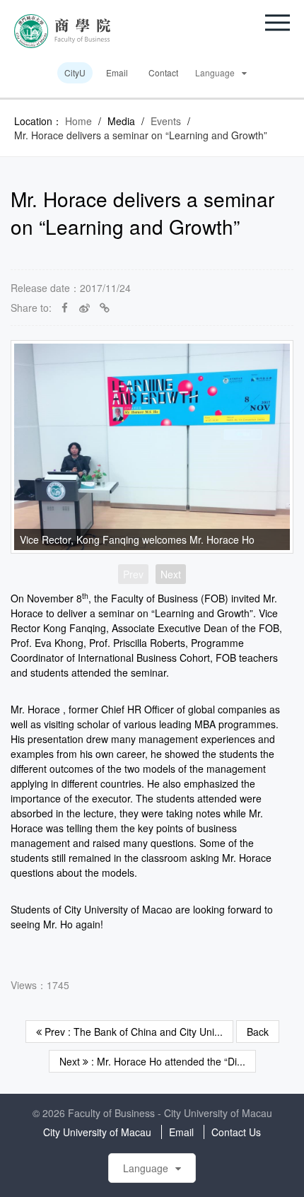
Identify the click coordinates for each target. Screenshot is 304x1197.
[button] (277, 22)
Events (166, 121)
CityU (75, 72)
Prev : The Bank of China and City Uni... (132, 1031)
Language (215, 72)
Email (117, 72)
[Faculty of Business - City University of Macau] (62, 30)
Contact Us (236, 1132)
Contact (163, 72)
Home (78, 121)
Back (258, 1031)
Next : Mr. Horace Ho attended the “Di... (152, 1061)
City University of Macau (97, 1132)
